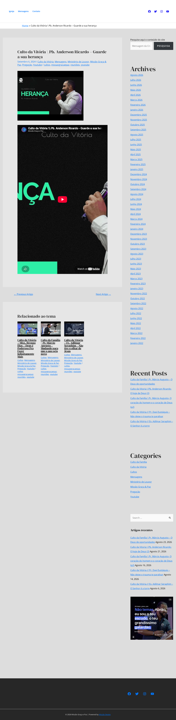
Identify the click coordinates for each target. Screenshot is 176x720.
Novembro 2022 (138, 293)
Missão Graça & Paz (26, 366)
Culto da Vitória (46, 61)
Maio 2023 (135, 268)
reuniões (75, 64)
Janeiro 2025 (136, 169)
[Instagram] (161, 11)
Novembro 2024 (138, 179)
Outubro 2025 (137, 124)
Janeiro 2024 (136, 228)
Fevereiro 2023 (138, 283)
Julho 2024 (135, 199)
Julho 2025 (135, 139)
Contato (36, 11)
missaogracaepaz (60, 64)
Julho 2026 (135, 80)
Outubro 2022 (137, 298)
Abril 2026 (135, 94)
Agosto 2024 (136, 194)
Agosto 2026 (136, 75)
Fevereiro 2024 (138, 224)
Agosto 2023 (136, 253)
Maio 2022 (135, 323)
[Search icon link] (46, 11)
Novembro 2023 (138, 238)
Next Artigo (103, 294)
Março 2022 (136, 333)
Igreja (11, 11)
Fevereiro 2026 (138, 104)
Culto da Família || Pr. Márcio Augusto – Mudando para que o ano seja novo (50, 347)
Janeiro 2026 (136, 109)
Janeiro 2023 (136, 288)
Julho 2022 (135, 313)
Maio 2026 (135, 89)
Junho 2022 (136, 318)
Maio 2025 (135, 149)
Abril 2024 (135, 214)
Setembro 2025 (138, 129)
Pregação (27, 64)
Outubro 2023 (137, 243)
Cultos (20, 360)
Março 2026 (136, 99)
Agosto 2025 (136, 134)
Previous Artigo (23, 294)
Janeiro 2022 (136, 343)
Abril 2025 (135, 154)
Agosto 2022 (136, 308)
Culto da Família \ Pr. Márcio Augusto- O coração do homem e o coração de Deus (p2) (151, 403)
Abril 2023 (135, 273)
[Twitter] (155, 11)
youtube (85, 64)
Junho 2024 (136, 204)
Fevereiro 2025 (138, 164)
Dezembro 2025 (138, 114)
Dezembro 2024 (138, 174)
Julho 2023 (135, 258)
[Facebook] (149, 11)
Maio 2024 (135, 209)
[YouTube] (167, 11)
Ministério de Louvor (78, 61)
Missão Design (105, 714)
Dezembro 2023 (138, 233)
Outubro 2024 (137, 184)
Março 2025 (136, 159)
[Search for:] (151, 517)
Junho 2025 (136, 144)
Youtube (37, 64)
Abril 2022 (135, 328)
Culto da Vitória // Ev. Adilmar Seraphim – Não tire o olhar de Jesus (73, 345)
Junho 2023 (136, 263)
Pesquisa (163, 45)
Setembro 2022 (138, 303)
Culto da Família (138, 461)
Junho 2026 (136, 84)
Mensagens (23, 11)
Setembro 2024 (138, 189)
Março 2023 (136, 278)
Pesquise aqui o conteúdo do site (147, 39)
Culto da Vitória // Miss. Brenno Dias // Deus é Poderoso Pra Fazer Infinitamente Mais (26, 348)
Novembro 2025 (138, 119)
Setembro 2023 (138, 248)
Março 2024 (136, 219)
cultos (47, 64)
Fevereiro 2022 (138, 338)
